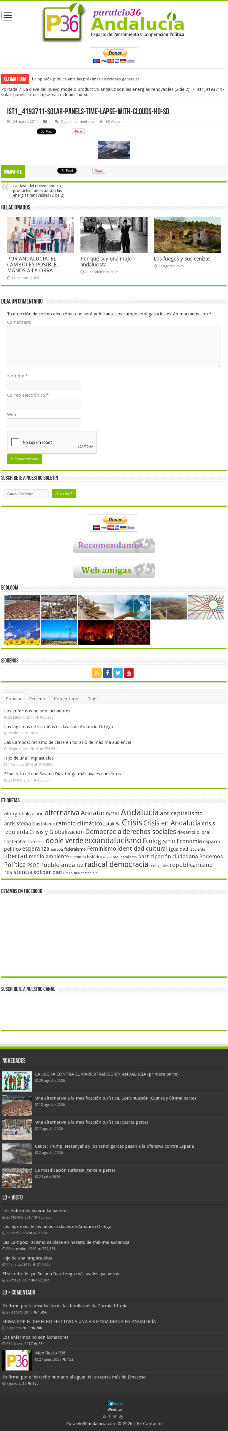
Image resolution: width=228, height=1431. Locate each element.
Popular (14, 698)
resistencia (18, 872)
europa (57, 849)
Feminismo (101, 848)
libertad (16, 856)
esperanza (36, 848)
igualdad (178, 849)
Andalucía (140, 812)
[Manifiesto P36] (17, 1360)
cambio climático (79, 823)
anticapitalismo (181, 813)
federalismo (75, 849)
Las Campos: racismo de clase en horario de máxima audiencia (67, 742)
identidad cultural (142, 848)
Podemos (211, 856)
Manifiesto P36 (50, 1353)
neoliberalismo (125, 857)
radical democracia (116, 864)
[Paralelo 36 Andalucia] (114, 22)
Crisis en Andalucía (172, 823)
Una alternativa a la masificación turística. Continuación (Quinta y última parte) (115, 1098)
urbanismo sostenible (80, 873)
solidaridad (48, 872)
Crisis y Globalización (56, 832)
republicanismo (191, 865)
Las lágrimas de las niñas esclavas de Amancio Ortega (58, 726)
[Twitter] (118, 673)
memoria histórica (86, 857)
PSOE (33, 865)
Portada (9, 89)
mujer (107, 857)
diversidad (36, 842)
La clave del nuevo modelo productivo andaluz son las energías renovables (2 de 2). (107, 89)
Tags (92, 698)
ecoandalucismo (113, 840)
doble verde (64, 840)
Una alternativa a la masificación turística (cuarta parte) (91, 1122)
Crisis (132, 822)
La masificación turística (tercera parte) (75, 1170)
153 (70, 1359)
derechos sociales (149, 832)
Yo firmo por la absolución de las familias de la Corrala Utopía (64, 1305)
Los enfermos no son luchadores (37, 711)
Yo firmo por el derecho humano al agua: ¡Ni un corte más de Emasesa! (74, 1377)
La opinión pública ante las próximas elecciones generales (86, 79)
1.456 (42, 1312)
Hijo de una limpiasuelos (29, 758)
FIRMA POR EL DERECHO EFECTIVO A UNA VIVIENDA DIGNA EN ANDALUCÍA (79, 1321)
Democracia (103, 832)
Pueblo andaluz (61, 864)
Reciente (38, 698)
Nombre (17, 376)
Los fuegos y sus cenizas (182, 259)
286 (39, 1328)
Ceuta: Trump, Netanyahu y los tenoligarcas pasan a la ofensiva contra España (114, 1146)
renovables (159, 865)
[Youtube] (129, 673)
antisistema (17, 824)
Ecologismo (159, 841)
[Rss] (97, 673)
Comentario (19, 322)
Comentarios (67, 698)
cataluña (112, 824)
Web (11, 414)
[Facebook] (107, 673)
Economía (189, 841)
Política (15, 864)
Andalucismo (100, 813)
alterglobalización (24, 814)
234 (41, 1344)
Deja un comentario (77, 121)
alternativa (62, 813)
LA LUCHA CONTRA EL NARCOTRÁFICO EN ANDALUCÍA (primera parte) (107, 1074)
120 (35, 1383)
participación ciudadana (168, 856)
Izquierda (197, 849)
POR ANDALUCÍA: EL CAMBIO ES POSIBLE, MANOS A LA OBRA (32, 265)
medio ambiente (49, 856)
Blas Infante (43, 824)
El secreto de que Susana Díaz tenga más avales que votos (62, 773)
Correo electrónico (28, 395)
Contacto (152, 1423)
